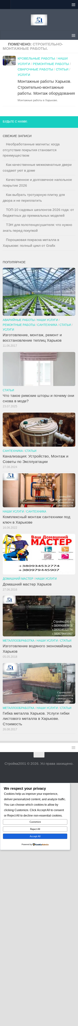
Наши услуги (47, 320)
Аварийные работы (19, 320)
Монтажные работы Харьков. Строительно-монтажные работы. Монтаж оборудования (46, 87)
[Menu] (73, 4)
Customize (35, 822)
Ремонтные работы (51, 64)
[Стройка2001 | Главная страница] (39, 19)
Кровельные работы (36, 58)
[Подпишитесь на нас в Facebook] (58, 122)
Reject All (35, 829)
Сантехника (47, 324)
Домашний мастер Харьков (27, 584)
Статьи (62, 69)
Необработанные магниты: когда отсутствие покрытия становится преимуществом (31, 149)
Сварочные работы (35, 69)
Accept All (35, 836)
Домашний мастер (18, 578)
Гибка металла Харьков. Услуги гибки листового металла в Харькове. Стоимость (36, 718)
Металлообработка (18, 640)
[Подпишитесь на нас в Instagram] (65, 122)
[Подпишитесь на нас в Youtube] (72, 122)
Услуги (24, 75)
